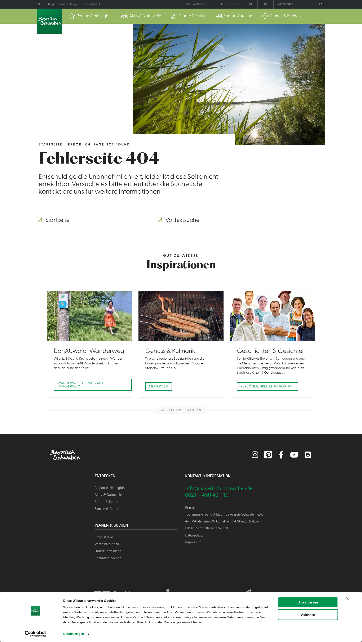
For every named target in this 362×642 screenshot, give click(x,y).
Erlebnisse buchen (108, 558)
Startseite (50, 144)
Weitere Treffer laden (181, 410)
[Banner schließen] (347, 598)
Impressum (193, 542)
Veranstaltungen (107, 544)
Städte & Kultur (106, 502)
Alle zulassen (308, 602)
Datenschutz (194, 535)
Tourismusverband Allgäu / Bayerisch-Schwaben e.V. (224, 514)
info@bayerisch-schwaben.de (219, 488)
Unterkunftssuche (108, 551)
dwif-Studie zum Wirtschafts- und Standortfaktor (222, 521)
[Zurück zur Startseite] (49, 21)
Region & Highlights (110, 488)
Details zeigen (73, 634)
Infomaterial (104, 537)
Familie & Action (107, 509)
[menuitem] (90, 16)
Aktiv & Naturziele (108, 495)
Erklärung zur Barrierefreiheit (206, 528)
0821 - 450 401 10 (207, 494)
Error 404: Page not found (99, 144)
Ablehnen (308, 614)
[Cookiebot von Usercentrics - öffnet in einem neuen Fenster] (35, 634)
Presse (190, 507)
